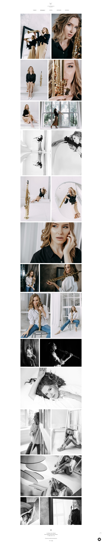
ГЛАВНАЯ (34, 10)
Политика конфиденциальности (51, 538)
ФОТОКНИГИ (59, 10)
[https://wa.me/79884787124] (51, 530)
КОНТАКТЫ (67, 10)
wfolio (52, 540)
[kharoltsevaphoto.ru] (51, 5)
